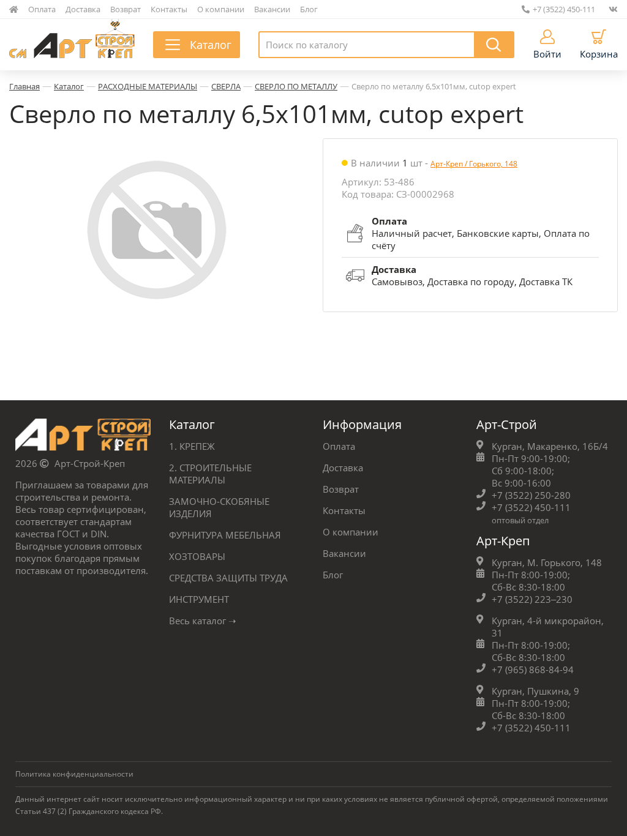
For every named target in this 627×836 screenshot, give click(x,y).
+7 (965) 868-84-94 (533, 669)
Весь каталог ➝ (202, 620)
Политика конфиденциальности (74, 774)
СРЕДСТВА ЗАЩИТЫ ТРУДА (228, 578)
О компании (220, 9)
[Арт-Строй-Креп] (83, 438)
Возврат (125, 9)
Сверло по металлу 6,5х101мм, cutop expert (433, 86)
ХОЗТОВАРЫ (197, 556)
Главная (24, 86)
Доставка (83, 9)
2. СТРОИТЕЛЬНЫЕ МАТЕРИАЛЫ (210, 473)
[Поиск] (494, 44)
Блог (309, 9)
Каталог (69, 86)
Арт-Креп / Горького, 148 (473, 164)
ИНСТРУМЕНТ (199, 599)
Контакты (169, 9)
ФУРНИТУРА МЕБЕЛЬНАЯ (225, 535)
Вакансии (272, 9)
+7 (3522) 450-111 (564, 9)
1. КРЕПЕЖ (192, 446)
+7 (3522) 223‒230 (532, 599)
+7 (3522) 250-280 (531, 495)
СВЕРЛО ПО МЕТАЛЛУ (296, 86)
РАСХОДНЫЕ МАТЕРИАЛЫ (147, 86)
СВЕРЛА (226, 86)
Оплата (42, 9)
